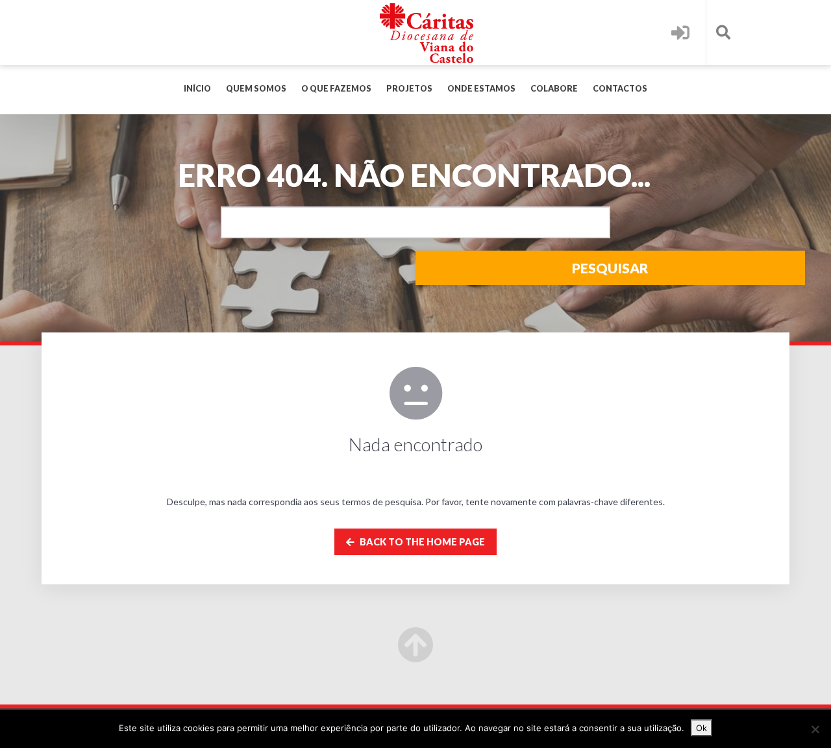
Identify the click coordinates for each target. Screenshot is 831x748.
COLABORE (554, 89)
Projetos (409, 89)
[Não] (814, 729)
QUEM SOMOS (256, 89)
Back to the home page (421, 541)
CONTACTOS (620, 89)
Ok (701, 728)
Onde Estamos (481, 89)
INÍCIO (197, 89)
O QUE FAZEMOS (336, 89)
